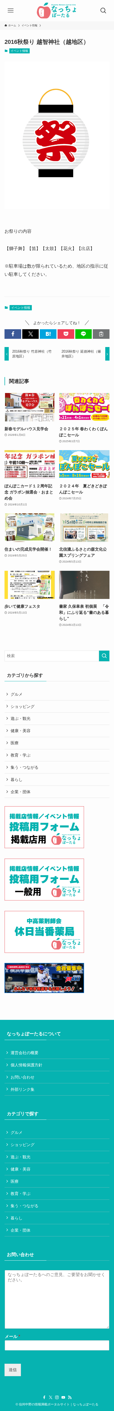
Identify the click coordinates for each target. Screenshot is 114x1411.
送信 (13, 1369)
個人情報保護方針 (26, 1065)
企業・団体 (20, 791)
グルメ (17, 694)
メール (12, 1336)
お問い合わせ (22, 1077)
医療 (15, 743)
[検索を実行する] (104, 655)
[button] (13, 334)
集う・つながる (24, 767)
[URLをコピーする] (101, 334)
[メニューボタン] (10, 10)
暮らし (17, 779)
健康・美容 (20, 730)
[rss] (69, 1397)
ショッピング (22, 706)
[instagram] (57, 1397)
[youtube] (63, 1397)
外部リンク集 (22, 1089)
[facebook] (44, 1397)
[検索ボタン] (103, 10)
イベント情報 (19, 50)
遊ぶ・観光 (20, 718)
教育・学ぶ (20, 755)
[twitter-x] (50, 1397)
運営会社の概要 (24, 1052)
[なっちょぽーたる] (57, 10)
